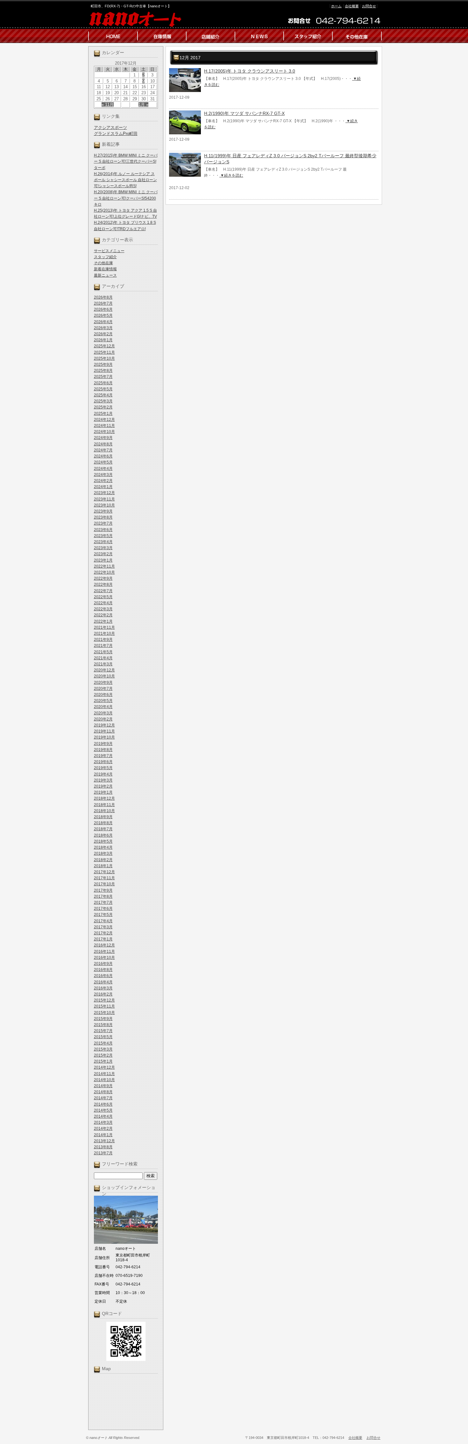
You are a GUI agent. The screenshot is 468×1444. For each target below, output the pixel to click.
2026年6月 (103, 309)
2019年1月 (103, 792)
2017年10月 (104, 884)
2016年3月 (103, 988)
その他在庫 (103, 263)
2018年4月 (103, 847)
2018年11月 (104, 805)
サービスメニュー (109, 251)
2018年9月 (103, 817)
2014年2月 (103, 1128)
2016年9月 (103, 963)
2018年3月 (103, 853)
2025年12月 (104, 346)
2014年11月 (104, 1074)
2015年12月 (104, 1000)
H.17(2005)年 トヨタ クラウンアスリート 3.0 (249, 71)
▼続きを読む (231, 175)
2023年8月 (103, 517)
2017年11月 (104, 878)
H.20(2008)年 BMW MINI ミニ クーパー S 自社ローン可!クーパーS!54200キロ (126, 198)
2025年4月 (103, 395)
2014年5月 (103, 1110)
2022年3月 (103, 609)
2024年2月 (103, 480)
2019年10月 (104, 737)
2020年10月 (104, 676)
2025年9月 (103, 364)
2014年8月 (103, 1092)
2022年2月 (103, 615)
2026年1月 (103, 340)
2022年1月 (103, 621)
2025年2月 (103, 407)
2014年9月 (103, 1086)
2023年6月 (103, 529)
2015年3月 (103, 1049)
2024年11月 (104, 425)
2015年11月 (104, 1006)
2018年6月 (103, 835)
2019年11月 (104, 731)
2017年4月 (103, 921)
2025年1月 (103, 413)
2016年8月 (103, 969)
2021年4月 (103, 658)
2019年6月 (103, 762)
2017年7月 (103, 902)
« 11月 (108, 104)
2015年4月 (103, 1043)
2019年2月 (103, 786)
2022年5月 (103, 597)
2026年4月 (103, 322)
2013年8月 (103, 1147)
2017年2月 (103, 933)
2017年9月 (103, 890)
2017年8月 (103, 896)
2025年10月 (104, 358)
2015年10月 (104, 1012)
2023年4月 (103, 542)
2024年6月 (103, 456)
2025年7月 (103, 376)
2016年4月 (103, 982)
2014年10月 (104, 1080)
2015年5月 (103, 1037)
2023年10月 (104, 505)
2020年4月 (103, 706)
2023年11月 (104, 499)
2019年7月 (103, 756)
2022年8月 (103, 584)
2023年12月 (104, 493)
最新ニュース (105, 275)
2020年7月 (103, 688)
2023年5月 (103, 536)
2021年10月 (104, 633)
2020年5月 (103, 700)
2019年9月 (103, 743)
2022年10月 (104, 572)
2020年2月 (103, 719)
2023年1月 (103, 560)
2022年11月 (104, 566)
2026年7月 (103, 303)
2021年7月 (103, 645)
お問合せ (369, 6)
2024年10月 (104, 431)
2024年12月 (104, 419)
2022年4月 (103, 603)
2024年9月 (103, 437)
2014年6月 (103, 1104)
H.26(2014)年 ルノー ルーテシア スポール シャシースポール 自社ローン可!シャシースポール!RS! (125, 180)
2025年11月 (104, 352)
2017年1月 (103, 939)
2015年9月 (103, 1018)
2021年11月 (104, 627)
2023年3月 (103, 548)
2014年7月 (103, 1098)
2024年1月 (103, 487)
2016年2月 (103, 994)
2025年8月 (103, 370)
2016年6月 (103, 975)
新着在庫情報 (105, 269)
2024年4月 (103, 468)
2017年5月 (103, 914)
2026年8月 (103, 297)
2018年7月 (103, 829)
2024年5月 (103, 462)
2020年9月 (103, 682)
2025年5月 (103, 389)
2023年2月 (103, 554)
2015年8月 (103, 1025)
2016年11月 (104, 951)
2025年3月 (103, 401)
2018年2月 (103, 860)
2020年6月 (103, 694)
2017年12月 (104, 872)
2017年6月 (103, 908)
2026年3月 (103, 328)
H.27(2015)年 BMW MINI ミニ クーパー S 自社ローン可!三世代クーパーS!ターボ (126, 161)
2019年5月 (103, 768)
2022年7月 (103, 591)
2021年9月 (103, 639)
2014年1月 (103, 1135)
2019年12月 (104, 725)
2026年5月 (103, 315)
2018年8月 (103, 823)
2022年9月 (103, 578)
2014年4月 (103, 1116)
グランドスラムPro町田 (116, 133)
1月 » (143, 104)
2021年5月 (103, 652)
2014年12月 (104, 1067)
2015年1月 (103, 1061)
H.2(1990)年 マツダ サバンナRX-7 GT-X (244, 113)
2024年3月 (103, 474)
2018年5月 (103, 841)
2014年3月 (103, 1122)
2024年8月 (103, 444)
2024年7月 (103, 450)
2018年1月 (103, 866)
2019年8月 (103, 749)
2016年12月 (104, 945)
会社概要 (352, 6)
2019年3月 (103, 780)
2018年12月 (104, 798)
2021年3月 (103, 664)
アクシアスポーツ (110, 127)
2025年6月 (103, 383)
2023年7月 (103, 523)
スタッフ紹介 (105, 257)
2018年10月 (104, 811)
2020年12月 (104, 670)
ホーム (336, 6)
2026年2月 (103, 334)
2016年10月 (104, 957)
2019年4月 (103, 774)
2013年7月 (103, 1153)
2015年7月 (103, 1031)
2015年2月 (103, 1055)
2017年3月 (103, 927)
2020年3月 (103, 713)
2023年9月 (103, 511)
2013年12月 (104, 1141)
